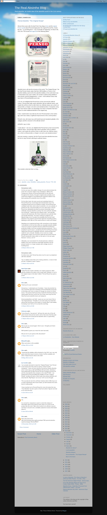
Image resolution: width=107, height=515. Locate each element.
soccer (65, 276)
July (67, 441)
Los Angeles (66, 186)
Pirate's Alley (66, 250)
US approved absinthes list (70, 29)
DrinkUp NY (66, 113)
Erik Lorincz (66, 121)
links (64, 182)
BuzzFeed (65, 89)
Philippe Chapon (67, 248)
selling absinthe (67, 272)
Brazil (64, 79)
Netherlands (66, 224)
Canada (65, 91)
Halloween (66, 149)
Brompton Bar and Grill (69, 83)
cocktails (65, 97)
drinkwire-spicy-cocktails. (69, 117)
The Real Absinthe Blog (30, 7)
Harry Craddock (67, 151)
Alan (22, 282)
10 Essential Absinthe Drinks (70, 35)
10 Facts (65, 37)
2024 (66, 408)
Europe (65, 125)
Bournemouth (66, 77)
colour (28, 182)
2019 (66, 419)
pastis (64, 242)
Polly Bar (65, 254)
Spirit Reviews (67, 374)
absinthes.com (67, 47)
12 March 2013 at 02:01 (27, 263)
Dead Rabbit (66, 105)
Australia (65, 63)
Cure (64, 101)
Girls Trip (65, 141)
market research (67, 200)
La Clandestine (67, 178)
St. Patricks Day (67, 282)
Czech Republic (67, 103)
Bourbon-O (66, 75)
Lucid (64, 188)
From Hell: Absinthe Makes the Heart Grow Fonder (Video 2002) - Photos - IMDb (74, 483)
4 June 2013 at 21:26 (27, 392)
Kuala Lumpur (67, 176)
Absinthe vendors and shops (70, 360)
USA (55, 182)
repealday (65, 262)
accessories (66, 51)
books (64, 71)
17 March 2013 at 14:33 (27, 318)
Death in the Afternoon (69, 109)
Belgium (65, 69)
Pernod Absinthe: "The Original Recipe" (31, 21)
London (65, 184)
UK (64, 308)
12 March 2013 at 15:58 (27, 306)
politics (65, 252)
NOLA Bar (65, 234)
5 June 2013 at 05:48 (27, 411)
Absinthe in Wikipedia (68, 362)
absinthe (24, 182)
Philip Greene (66, 246)
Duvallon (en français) (69, 378)
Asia (64, 61)
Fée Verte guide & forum (69, 364)
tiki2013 (65, 300)
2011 (66, 462)
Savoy (64, 270)
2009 (66, 466)
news (64, 232)
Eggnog (65, 119)
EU (64, 123)
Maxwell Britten (67, 204)
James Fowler (67, 168)
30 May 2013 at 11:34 (27, 357)
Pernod (48, 182)
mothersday (66, 220)
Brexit (64, 81)
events (65, 129)
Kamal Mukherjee (67, 174)
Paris (64, 240)
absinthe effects (67, 43)
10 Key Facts (66, 19)
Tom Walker (66, 302)
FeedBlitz (72, 350)
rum (64, 266)
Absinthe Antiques (68, 41)
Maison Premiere (67, 194)
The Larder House (68, 294)
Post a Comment (24, 427)
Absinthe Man (66, 376)
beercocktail (66, 67)
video (64, 318)
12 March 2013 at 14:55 (27, 277)
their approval (33, 31)
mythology (66, 222)
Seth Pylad (24, 268)
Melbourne (66, 208)
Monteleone (66, 216)
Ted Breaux (66, 290)
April (67, 443)
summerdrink (66, 284)
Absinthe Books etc (68, 331)
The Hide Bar (66, 292)
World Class (66, 324)
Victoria (65, 316)
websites (65, 320)
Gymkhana (66, 147)
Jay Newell (66, 172)
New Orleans (66, 226)
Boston (65, 73)
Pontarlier (65, 256)
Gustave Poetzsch (68, 145)
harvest (65, 155)
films (64, 131)
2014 (66, 428)
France (65, 137)
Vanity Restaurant (67, 312)
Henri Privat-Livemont (69, 159)
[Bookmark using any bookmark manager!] (72, 354)
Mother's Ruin (66, 218)
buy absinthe (66, 87)
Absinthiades (66, 49)
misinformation (67, 212)
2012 (66, 460)
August (68, 439)
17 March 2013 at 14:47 (27, 336)
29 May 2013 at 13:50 (27, 345)
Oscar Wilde (66, 238)
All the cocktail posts (68, 23)
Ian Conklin (24, 363)
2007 (66, 471)
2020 (66, 417)
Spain (64, 280)
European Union (67, 127)
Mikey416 (24, 341)
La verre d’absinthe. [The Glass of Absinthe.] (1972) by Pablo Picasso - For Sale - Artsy (75, 478)
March (68, 446)
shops (64, 274)
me (64, 206)
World (64, 322)
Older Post (55, 434)
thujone (65, 296)
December (69, 432)
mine (47, 26)
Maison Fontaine (67, 192)
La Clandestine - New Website (71, 337)
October (68, 437)
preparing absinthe (68, 258)
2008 (66, 469)
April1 (64, 55)
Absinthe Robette (67, 45)
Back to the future (70, 456)
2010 (66, 464)
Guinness (65, 143)
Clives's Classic (67, 95)
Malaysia (65, 198)
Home (39, 434)
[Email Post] (36, 180)
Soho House (66, 278)
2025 (66, 406)
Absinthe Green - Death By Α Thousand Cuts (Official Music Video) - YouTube (75, 486)
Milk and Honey (67, 210)
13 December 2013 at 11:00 (28, 424)
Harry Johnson (67, 153)
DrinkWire (33, 182)
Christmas (65, 93)
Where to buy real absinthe (70, 21)
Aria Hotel (65, 57)
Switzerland (66, 286)
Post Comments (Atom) (31, 437)
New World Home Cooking (70, 228)
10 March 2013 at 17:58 (27, 247)
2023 (66, 411)
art (64, 59)
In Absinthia (66, 380)
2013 (66, 430)
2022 (66, 413)
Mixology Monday (67, 214)
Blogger (64, 510)
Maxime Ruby (66, 202)
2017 (66, 422)
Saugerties (66, 268)
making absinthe (41, 182)
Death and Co (66, 107)
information (66, 166)
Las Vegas (66, 180)
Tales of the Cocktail (68, 288)
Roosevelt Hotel (67, 264)
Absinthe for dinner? (71, 448)
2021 (66, 415)
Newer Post (22, 434)
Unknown (24, 311)
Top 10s (65, 304)
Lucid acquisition (70, 450)
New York (65, 230)
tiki (64, 298)
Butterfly (65, 85)
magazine (65, 190)
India (64, 164)
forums (65, 135)
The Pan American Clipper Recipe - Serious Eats (76, 480)
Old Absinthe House (68, 236)
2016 (66, 424)
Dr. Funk (65, 111)
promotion (65, 260)
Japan (64, 170)
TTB (52, 182)
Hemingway (66, 157)
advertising (66, 53)
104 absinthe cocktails (69, 366)
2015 (66, 426)
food (64, 133)
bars (64, 65)
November (69, 435)
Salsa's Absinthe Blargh (69, 372)
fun (64, 139)
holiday (65, 161)
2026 (66, 404)
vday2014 (65, 314)
